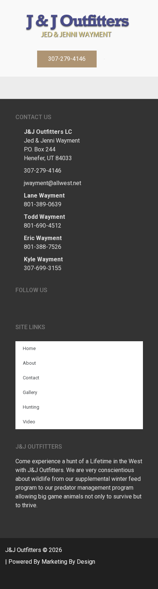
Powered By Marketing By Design (51, 561)
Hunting (31, 407)
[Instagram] (86, 88)
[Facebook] (72, 88)
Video (29, 421)
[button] (67, 59)
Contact (31, 377)
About (29, 363)
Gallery (30, 392)
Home (29, 348)
